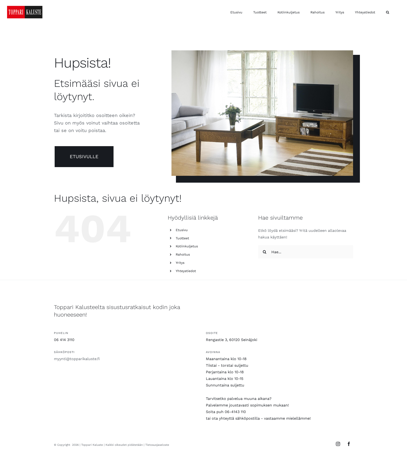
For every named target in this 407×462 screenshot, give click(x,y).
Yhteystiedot (186, 271)
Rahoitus (183, 254)
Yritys (180, 263)
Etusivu (182, 230)
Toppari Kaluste (92, 444)
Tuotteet (182, 238)
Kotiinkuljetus (187, 246)
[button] (387, 12)
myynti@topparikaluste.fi (77, 359)
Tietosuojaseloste (157, 444)
